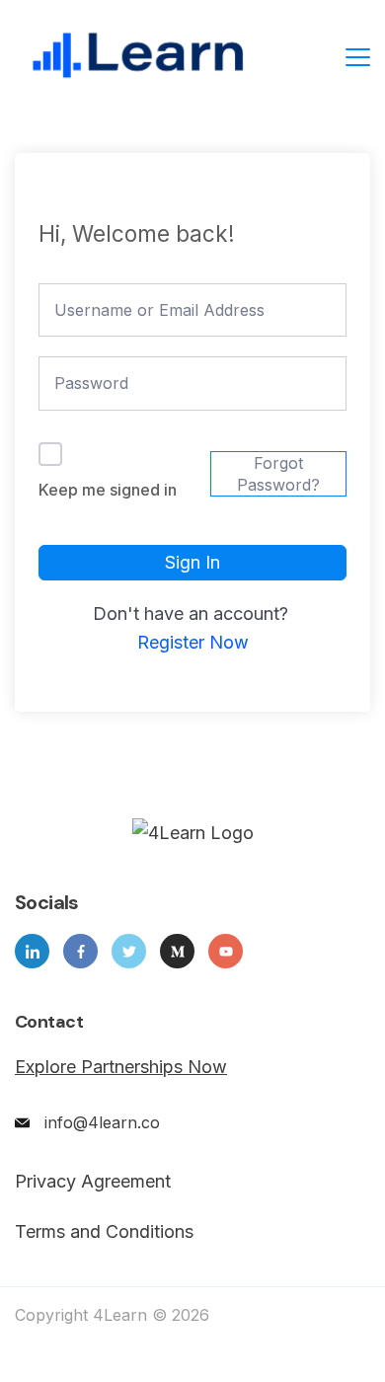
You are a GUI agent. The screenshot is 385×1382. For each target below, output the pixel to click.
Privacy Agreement (93, 1181)
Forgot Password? (278, 474)
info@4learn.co (102, 1122)
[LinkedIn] (32, 951)
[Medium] (177, 951)
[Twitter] (129, 951)
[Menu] (358, 57)
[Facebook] (80, 951)
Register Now (193, 642)
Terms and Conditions (104, 1232)
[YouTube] (225, 951)
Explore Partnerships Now (121, 1066)
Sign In (192, 562)
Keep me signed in (107, 489)
